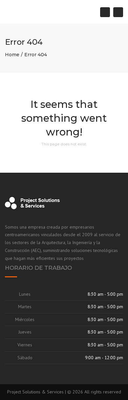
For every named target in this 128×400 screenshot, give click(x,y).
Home (12, 55)
